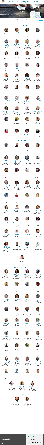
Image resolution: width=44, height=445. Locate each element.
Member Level (16, 19)
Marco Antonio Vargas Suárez (6, 349)
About (10, 1)
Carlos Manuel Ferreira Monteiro (38, 161)
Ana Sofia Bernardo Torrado (6, 161)
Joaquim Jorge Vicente (27, 197)
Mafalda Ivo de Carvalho (37, 336)
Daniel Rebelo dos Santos (17, 68)
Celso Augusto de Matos (6, 68)
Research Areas (18, 1)
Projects (28, 1)
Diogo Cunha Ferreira (6, 78)
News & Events (23, 2)
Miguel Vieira (37, 221)
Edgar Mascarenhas (16, 78)
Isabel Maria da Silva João (37, 90)
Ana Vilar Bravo (16, 401)
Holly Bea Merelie (17, 311)
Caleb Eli (6, 286)
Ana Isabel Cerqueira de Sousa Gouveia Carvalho (6, 33)
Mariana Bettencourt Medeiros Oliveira (6, 362)
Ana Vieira (27, 32)
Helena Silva (6, 311)
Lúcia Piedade (16, 210)
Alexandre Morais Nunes (17, 149)
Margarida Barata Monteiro (38, 211)
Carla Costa (17, 56)
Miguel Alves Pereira (27, 111)
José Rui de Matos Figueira (37, 101)
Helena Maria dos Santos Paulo (17, 186)
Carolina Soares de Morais (16, 173)
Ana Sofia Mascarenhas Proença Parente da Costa (17, 161)
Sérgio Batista (37, 122)
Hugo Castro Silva (6, 89)
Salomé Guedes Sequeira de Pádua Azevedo (6, 247)
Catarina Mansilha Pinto (17, 287)
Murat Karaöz (6, 234)
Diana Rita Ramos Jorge (27, 67)
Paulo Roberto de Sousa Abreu (17, 235)
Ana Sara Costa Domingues (37, 149)
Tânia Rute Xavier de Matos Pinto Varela (27, 134)
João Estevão (17, 100)
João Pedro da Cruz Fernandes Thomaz (16, 198)
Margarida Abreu (17, 348)
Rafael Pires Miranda (16, 122)
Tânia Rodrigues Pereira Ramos (17, 134)
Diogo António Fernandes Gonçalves (27, 173)
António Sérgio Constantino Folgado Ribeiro (27, 45)
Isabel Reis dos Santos (27, 185)
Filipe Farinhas (6, 299)
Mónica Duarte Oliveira (38, 111)
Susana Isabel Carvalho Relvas (6, 134)
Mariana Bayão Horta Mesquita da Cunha (16, 222)
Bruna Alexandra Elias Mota (6, 57)
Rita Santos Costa (27, 373)
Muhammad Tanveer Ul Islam (6, 374)
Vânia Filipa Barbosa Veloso (32, 387)
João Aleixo (17, 323)
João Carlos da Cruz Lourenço (6, 101)
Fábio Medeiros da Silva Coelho (6, 186)
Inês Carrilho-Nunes (16, 89)
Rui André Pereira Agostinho (38, 235)
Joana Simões (6, 323)
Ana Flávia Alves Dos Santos (16, 275)
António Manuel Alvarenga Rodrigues (6, 45)
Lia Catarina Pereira (16, 335)
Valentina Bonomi (38, 133)
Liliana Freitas (6, 210)
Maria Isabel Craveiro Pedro (16, 112)
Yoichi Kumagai (22, 260)
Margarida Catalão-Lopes (6, 112)
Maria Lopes (37, 348)
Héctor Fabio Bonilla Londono (37, 300)
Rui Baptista (27, 122)
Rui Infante (11, 386)
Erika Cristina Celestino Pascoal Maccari (38, 287)
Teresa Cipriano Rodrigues (27, 247)
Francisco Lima (37, 78)
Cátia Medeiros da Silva (38, 56)
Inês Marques (27, 89)
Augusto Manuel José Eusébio (27, 161)
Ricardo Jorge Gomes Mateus (27, 235)
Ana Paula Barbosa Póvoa (16, 33)
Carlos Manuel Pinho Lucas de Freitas (6, 173)
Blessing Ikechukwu (37, 274)
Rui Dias (37, 373)
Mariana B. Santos (27, 401)
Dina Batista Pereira (37, 67)
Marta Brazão (27, 361)
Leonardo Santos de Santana (6, 336)
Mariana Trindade (17, 361)
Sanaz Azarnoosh (17, 246)
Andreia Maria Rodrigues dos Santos (37, 33)
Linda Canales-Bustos (27, 335)
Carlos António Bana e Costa (27, 57)
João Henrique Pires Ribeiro (6, 198)
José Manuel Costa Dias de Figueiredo (27, 101)
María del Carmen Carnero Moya (6, 222)
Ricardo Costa (16, 373)
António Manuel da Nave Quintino (16, 45)
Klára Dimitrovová (38, 197)
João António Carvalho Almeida (27, 324)
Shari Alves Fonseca (22, 386)
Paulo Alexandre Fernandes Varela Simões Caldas (6, 123)
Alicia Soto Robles (6, 274)
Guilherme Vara (27, 299)
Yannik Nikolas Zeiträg (37, 246)
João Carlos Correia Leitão (37, 186)
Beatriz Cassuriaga (27, 274)
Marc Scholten (27, 210)
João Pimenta (37, 323)
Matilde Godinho (38, 361)
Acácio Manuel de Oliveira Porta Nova (6, 149)
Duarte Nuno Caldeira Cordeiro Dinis (37, 173)
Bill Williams (38, 44)
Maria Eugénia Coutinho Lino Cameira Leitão (27, 349)
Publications (24, 1)
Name (26, 19)
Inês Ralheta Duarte (27, 311)
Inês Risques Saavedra (38, 311)
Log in (41, 2)
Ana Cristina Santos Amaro (27, 149)
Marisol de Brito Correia (27, 222)
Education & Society (34, 1)
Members (13, 1)
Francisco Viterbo (17, 299)
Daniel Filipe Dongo (27, 286)
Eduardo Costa (27, 78)
